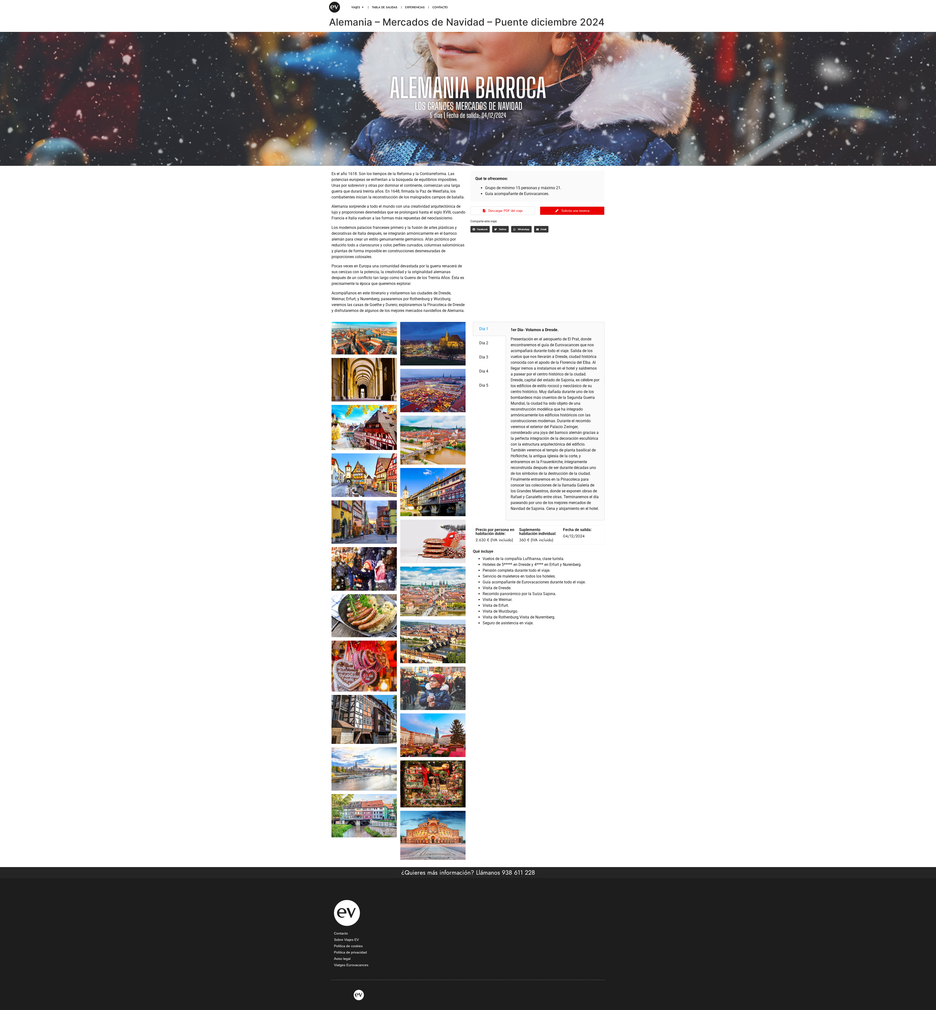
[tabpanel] (555, 421)
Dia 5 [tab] (483, 385)
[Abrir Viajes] (362, 7)
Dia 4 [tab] (483, 371)
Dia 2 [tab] (483, 343)
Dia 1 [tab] (483, 329)
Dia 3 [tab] (483, 357)
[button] (480, 229)
